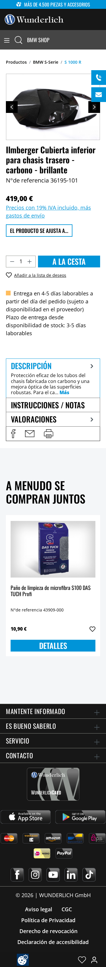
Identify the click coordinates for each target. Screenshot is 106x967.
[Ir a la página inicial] (34, 18)
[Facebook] (17, 875)
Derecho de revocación (48, 931)
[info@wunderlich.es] (98, 94)
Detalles (53, 645)
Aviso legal (38, 909)
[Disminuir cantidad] (12, 261)
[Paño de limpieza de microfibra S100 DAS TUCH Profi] (53, 549)
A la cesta (69, 261)
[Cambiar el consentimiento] (22, 960)
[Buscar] (18, 39)
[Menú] (6, 39)
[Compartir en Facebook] (13, 433)
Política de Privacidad (48, 920)
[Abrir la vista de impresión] (48, 433)
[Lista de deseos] (82, 959)
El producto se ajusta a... (39, 230)
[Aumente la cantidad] (30, 261)
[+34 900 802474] (98, 77)
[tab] (53, 378)
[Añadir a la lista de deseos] (92, 629)
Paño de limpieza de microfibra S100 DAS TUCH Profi (51, 591)
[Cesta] (102, 39)
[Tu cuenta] (94, 959)
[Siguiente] (94, 107)
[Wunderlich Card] (53, 784)
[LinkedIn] (71, 875)
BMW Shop (38, 40)
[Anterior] (12, 107)
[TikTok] (89, 875)
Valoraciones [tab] (34, 419)
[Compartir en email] (29, 433)
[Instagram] (35, 875)
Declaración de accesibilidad (53, 941)
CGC (67, 909)
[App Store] (26, 817)
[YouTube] (53, 875)
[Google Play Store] (80, 817)
